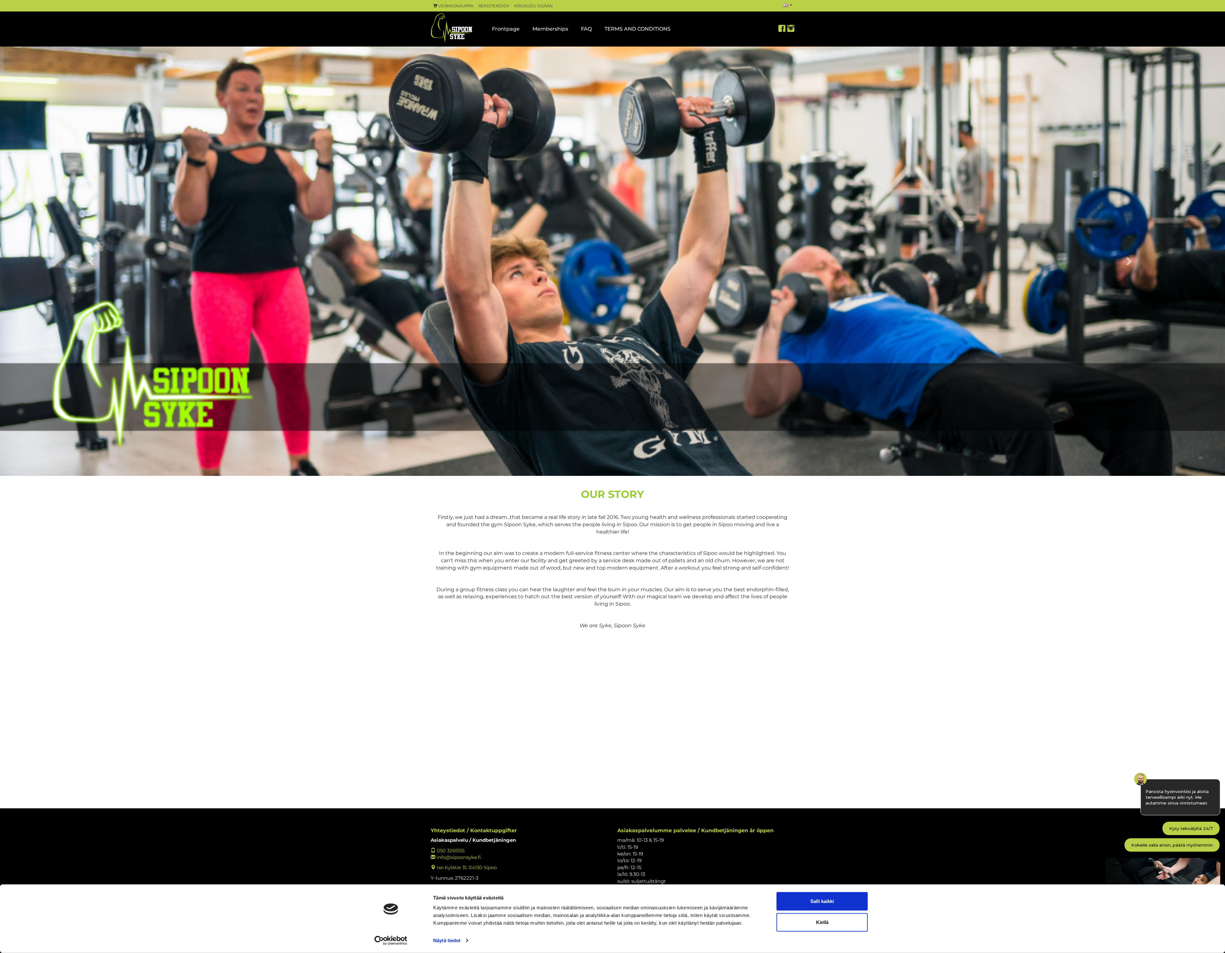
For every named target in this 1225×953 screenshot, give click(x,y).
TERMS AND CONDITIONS (638, 29)
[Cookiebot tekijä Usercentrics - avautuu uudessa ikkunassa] (391, 940)
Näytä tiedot (446, 940)
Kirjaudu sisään (533, 6)
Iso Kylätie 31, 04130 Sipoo (466, 867)
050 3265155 (449, 851)
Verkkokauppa (455, 6)
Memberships (550, 29)
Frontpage (506, 29)
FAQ (586, 29)
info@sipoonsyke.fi (458, 857)
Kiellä (822, 922)
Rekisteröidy (493, 6)
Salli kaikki (822, 901)
